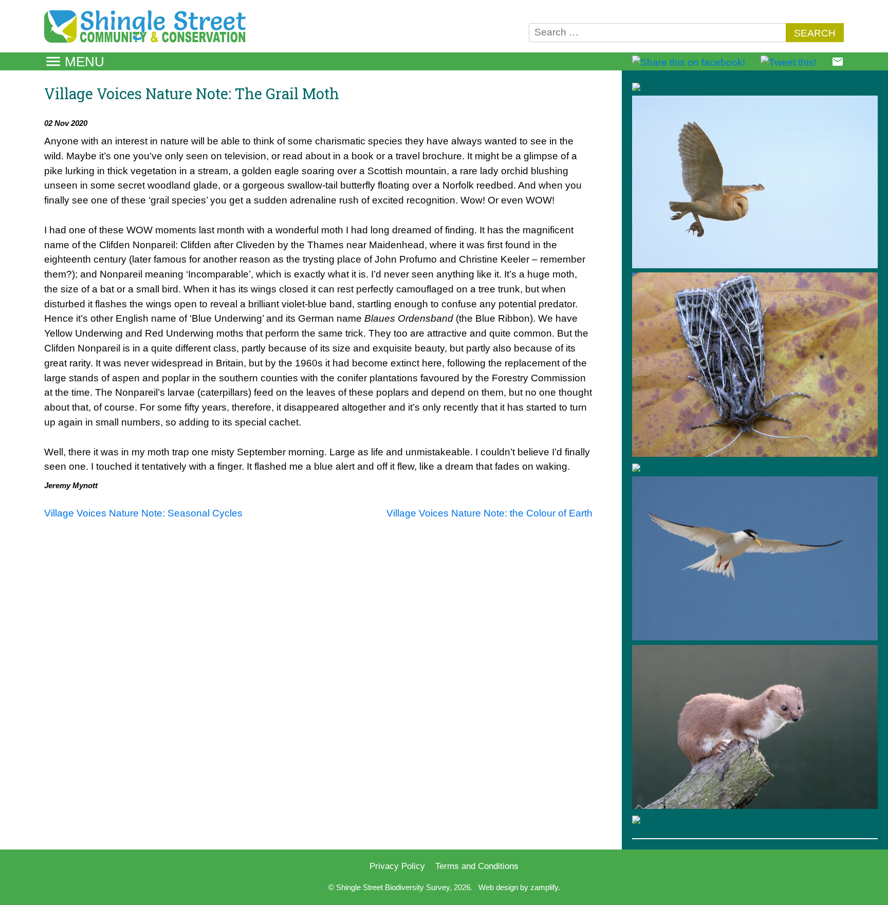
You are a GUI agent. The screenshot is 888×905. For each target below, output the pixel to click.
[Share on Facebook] (688, 62)
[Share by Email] (837, 64)
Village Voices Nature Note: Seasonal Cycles (143, 513)
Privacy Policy (397, 866)
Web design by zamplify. (519, 887)
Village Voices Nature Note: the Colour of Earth (489, 513)
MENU (84, 61)
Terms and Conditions (477, 866)
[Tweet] (788, 62)
